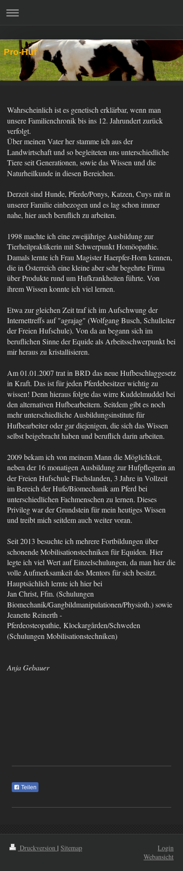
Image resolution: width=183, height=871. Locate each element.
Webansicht (159, 856)
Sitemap (71, 847)
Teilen (28, 787)
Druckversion (37, 847)
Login (166, 847)
